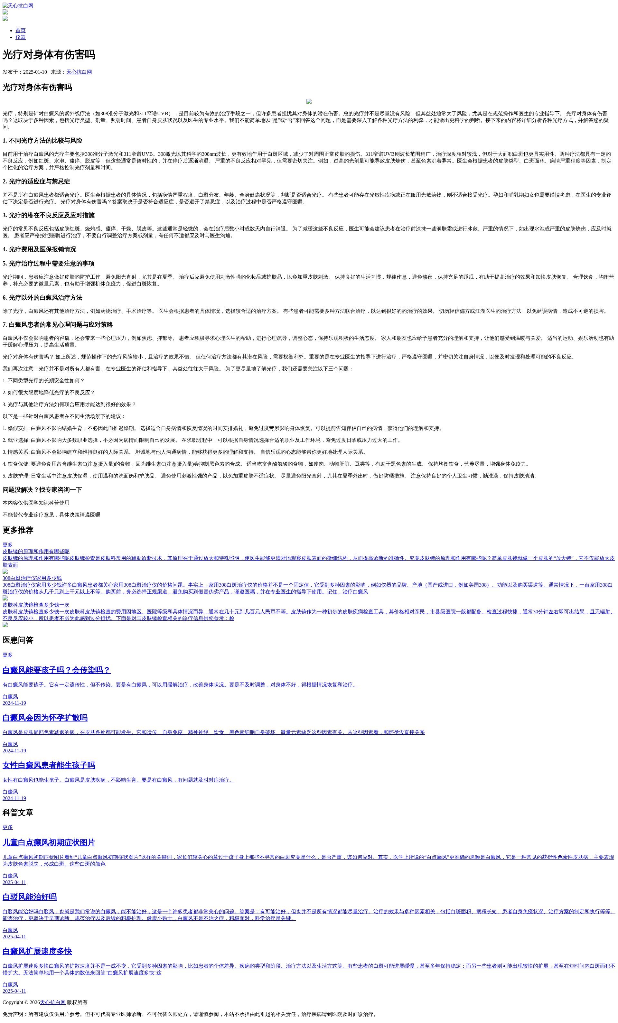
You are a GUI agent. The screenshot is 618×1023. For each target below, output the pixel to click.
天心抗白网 (79, 72)
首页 (20, 30)
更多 (8, 544)
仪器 (20, 37)
